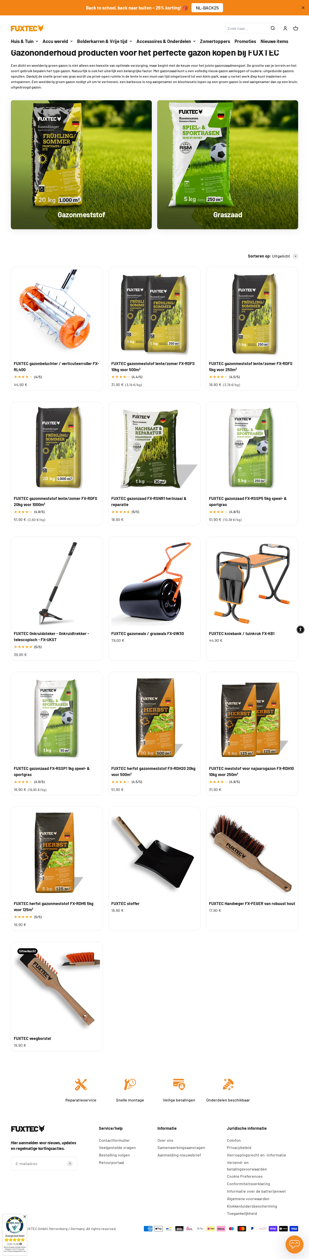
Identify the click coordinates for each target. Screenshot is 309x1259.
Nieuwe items (274, 41)
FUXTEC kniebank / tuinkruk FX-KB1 (241, 633)
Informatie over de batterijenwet (256, 1191)
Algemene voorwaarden (248, 1198)
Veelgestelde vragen (117, 1147)
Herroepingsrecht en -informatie (256, 1154)
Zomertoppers (215, 41)
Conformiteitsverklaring (248, 1183)
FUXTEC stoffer (125, 903)
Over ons (165, 1140)
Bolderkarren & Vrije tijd (102, 41)
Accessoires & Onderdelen (163, 41)
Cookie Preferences (245, 1176)
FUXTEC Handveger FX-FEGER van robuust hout (252, 903)
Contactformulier (114, 1140)
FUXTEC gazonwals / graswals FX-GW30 (147, 633)
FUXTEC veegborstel (32, 1038)
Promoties (245, 41)
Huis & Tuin (22, 41)
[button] (300, 629)
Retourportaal (111, 1162)
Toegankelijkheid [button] (242, 1213)
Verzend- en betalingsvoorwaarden (247, 1165)
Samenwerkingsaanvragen (181, 1147)
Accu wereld (55, 41)
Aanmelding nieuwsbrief (179, 1154)
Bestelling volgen (114, 1154)
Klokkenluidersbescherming (252, 1206)
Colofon (234, 1140)
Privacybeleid (239, 1147)
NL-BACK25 (207, 7)
